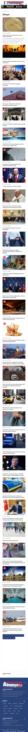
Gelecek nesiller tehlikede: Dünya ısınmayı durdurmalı (14, 62)
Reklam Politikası (21, 731)
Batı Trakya (21, 703)
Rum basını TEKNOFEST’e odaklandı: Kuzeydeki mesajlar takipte (12, 104)
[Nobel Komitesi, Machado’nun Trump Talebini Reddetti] (14, 24)
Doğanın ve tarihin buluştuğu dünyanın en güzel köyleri (13, 274)
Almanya (5, 708)
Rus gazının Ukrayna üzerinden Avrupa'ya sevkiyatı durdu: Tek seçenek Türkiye (13, 585)
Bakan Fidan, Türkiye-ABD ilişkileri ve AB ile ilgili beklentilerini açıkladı (14, 296)
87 (13, 638)
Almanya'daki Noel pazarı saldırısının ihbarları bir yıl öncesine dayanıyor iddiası (14, 496)
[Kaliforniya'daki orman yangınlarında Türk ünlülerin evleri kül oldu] (14, 307)
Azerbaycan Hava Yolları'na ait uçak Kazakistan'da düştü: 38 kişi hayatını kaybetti (12, 630)
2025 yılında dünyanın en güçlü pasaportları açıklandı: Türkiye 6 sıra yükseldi (12, 251)
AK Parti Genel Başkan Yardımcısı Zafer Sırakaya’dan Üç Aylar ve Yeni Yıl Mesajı (13, 519)
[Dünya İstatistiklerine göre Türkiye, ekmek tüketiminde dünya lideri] (14, 329)
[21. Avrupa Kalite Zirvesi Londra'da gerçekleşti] (14, 217)
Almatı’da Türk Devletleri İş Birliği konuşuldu (11, 84)
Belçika (10, 708)
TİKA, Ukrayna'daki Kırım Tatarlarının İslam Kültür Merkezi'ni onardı (14, 607)
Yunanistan (5, 705)
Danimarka (5, 713)
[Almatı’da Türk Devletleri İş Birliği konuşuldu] (14, 72)
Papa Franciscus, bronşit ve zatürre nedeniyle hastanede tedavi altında (12, 206)
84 (4, 638)
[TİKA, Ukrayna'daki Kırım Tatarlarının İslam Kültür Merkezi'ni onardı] (14, 595)
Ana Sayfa (5, 11)
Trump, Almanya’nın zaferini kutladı (12, 186)
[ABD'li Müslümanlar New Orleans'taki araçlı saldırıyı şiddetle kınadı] (14, 440)
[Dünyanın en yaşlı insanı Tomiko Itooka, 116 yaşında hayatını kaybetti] (14, 418)
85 (7, 638)
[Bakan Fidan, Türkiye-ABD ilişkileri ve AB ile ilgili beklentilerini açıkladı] (14, 284)
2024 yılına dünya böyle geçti (10, 540)
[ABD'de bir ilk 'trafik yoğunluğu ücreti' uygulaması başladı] (14, 396)
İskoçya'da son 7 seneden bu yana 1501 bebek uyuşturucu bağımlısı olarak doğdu (13, 363)
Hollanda (16, 708)
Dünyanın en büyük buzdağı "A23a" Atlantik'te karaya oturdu (12, 165)
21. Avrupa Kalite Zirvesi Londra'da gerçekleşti (12, 228)
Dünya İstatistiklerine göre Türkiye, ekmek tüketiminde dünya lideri (14, 340)
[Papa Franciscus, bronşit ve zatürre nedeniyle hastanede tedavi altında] (14, 195)
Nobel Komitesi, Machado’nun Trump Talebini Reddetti (12, 35)
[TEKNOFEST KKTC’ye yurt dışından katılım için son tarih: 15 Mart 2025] (14, 134)
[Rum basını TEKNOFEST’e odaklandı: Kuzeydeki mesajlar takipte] (14, 93)
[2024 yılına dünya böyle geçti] (14, 529)
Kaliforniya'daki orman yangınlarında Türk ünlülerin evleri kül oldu (14, 318)
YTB (11, 705)
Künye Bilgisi (6, 731)
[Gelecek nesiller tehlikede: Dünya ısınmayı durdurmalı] (14, 51)
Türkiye (9, 703)
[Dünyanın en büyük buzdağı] (14, 154)
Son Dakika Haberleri (18, 705)
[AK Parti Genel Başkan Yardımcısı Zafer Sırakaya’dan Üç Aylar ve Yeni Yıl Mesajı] (14, 507)
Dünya (17, 713)
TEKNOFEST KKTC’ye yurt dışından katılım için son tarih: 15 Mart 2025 (13, 144)
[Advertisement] (14, 654)
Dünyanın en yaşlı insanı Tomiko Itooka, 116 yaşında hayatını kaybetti (14, 430)
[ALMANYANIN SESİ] (14, 4)
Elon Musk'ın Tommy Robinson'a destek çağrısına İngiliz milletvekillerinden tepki (13, 474)
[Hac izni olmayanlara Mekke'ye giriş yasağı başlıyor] (14, 114)
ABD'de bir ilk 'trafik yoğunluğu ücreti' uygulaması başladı (12, 408)
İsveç (19, 710)
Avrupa (4, 703)
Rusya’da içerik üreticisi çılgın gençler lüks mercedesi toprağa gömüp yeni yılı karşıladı (14, 386)
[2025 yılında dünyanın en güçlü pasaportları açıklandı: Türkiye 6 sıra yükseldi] (14, 239)
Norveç (14, 710)
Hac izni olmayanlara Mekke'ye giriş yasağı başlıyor (14, 124)
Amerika (9, 710)
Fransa (21, 708)
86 (10, 638)
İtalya (4, 710)
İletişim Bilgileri (13, 731)
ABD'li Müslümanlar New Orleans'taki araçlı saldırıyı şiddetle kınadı (14, 452)
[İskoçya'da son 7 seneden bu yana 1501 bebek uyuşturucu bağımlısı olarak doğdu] (14, 351)
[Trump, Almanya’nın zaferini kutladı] (14, 175)
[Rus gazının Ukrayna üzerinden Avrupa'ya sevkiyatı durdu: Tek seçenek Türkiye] (14, 573)
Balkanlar (15, 703)
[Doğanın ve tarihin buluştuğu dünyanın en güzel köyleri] (14, 262)
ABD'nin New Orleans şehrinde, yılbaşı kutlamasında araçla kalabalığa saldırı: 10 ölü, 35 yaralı (14, 562)
